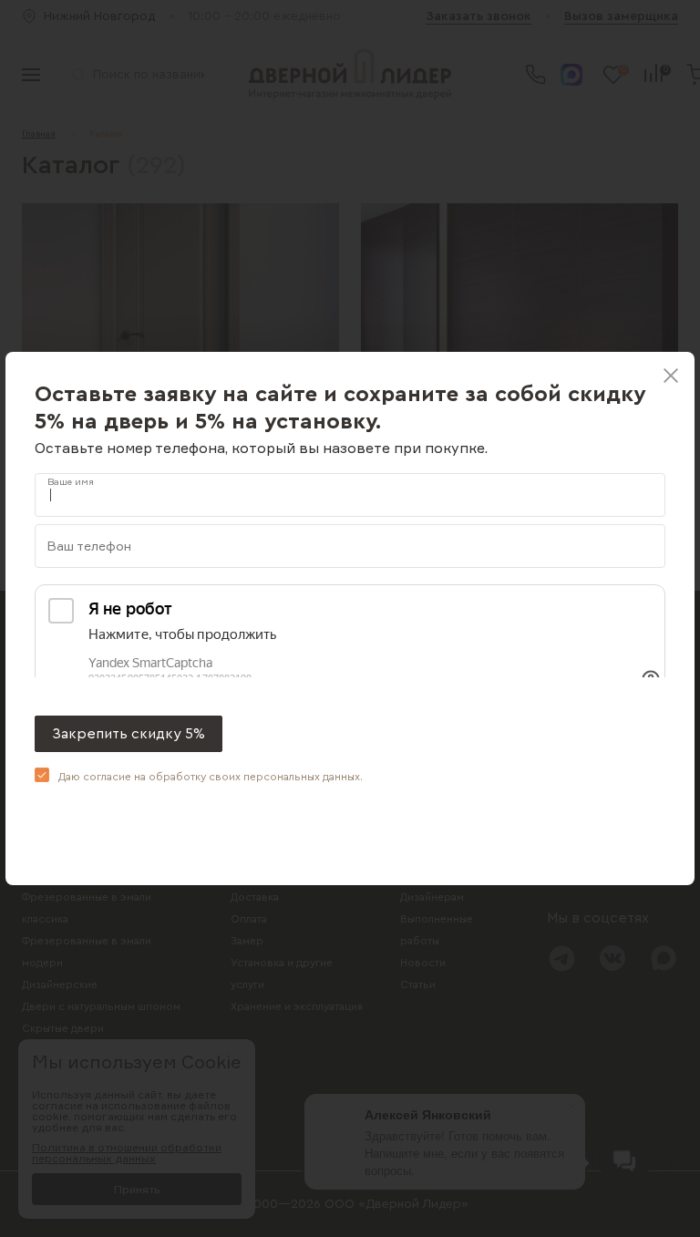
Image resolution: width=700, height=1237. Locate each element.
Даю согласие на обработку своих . (210, 776)
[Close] (670, 375)
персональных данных (301, 776)
